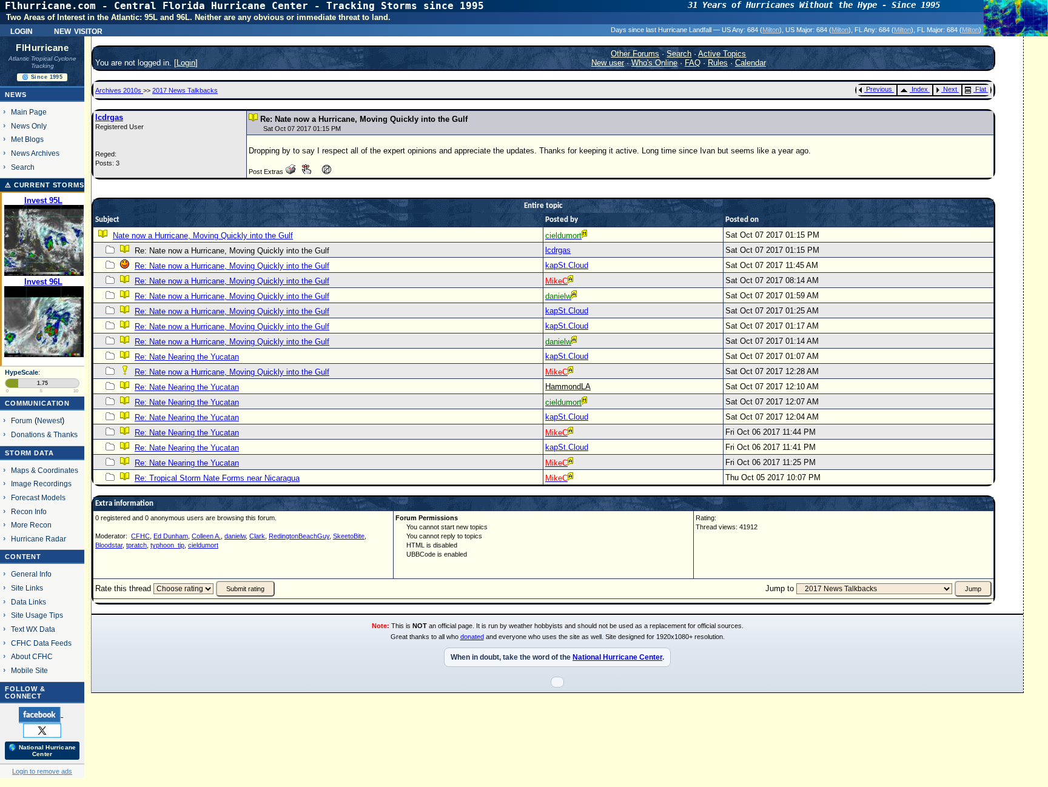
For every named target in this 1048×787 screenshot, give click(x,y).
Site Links (27, 588)
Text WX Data (33, 629)
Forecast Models (38, 497)
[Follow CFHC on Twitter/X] (42, 730)
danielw (235, 536)
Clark (257, 536)
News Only (29, 126)
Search (23, 167)
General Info (31, 574)
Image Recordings (41, 483)
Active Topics (722, 53)
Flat (980, 89)
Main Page (29, 112)
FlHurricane (42, 48)
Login (21, 30)
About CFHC (32, 656)
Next (950, 89)
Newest (49, 420)
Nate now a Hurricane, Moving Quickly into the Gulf (203, 235)
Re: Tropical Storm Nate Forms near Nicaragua (217, 478)
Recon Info (29, 511)
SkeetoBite (348, 536)
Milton (770, 29)
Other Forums (635, 53)
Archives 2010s (119, 90)
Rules (718, 62)
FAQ (692, 62)
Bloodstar (109, 545)
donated (472, 636)
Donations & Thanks (44, 434)
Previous (879, 89)
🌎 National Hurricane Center (42, 750)
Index (920, 89)
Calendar (750, 62)
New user (607, 62)
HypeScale (21, 372)
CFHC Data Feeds (41, 643)
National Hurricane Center (617, 657)
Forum (21, 420)
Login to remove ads (42, 771)
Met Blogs (27, 139)
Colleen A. (206, 536)
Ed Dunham (170, 536)
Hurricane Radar (38, 539)
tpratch (136, 545)
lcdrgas (109, 117)
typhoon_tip (167, 545)
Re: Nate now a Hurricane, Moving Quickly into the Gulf (232, 265)
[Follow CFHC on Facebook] (41, 714)
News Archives (35, 153)
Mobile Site (29, 670)
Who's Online (654, 62)
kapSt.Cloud (566, 265)
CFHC (140, 536)
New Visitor (78, 30)
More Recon (31, 525)
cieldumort (203, 545)
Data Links (28, 602)
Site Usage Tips (37, 615)
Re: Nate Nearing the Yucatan (187, 356)
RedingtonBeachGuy (299, 536)
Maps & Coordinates (44, 470)
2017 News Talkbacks (185, 90)
